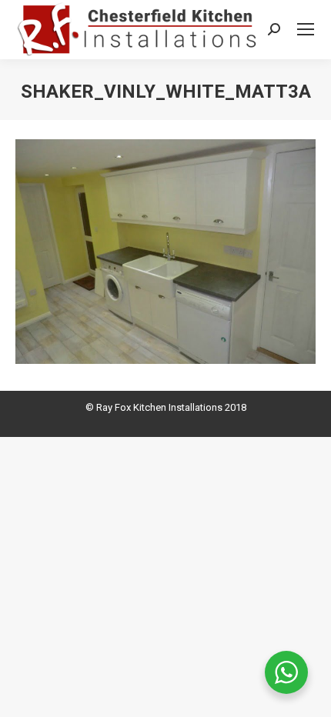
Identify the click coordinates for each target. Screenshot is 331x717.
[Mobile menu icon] (306, 29)
